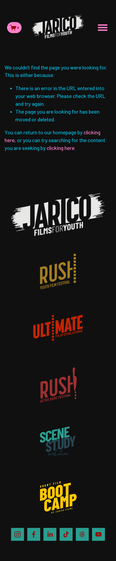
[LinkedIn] (49, 534)
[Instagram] (17, 534)
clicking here (60, 148)
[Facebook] (33, 534)
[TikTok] (66, 534)
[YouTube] (98, 534)
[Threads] (82, 534)
